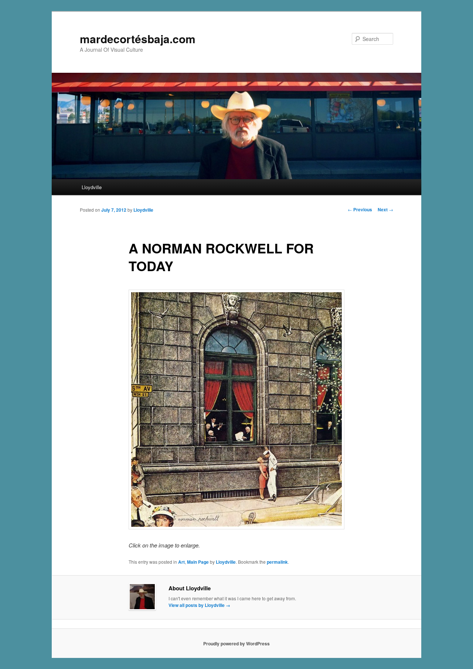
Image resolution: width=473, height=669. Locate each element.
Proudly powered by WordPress (236, 643)
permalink (277, 562)
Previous (360, 209)
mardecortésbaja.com (137, 39)
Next (385, 209)
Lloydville (92, 187)
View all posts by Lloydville (199, 605)
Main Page (198, 562)
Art (181, 562)
